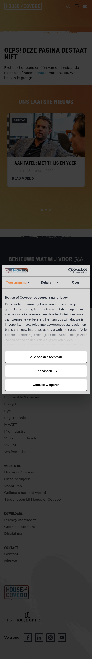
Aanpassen (43, 371)
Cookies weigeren (46, 385)
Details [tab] (46, 282)
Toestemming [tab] (16, 282)
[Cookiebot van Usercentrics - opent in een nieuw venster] (68, 270)
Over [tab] (75, 282)
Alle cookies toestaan (46, 357)
